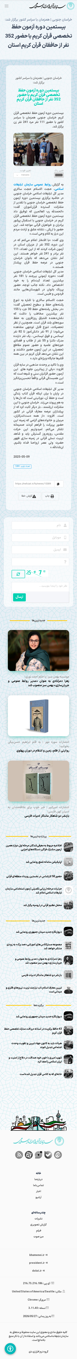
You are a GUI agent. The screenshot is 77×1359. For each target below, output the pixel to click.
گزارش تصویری (38, 1225)
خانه (38, 1173)
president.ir (37, 1263)
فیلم (38, 1231)
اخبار (38, 1191)
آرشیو (38, 1197)
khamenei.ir (37, 1255)
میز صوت (38, 1237)
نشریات (39, 1219)
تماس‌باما (38, 1185)
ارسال (19, 597)
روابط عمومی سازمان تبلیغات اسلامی (38, 186)
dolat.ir (37, 1271)
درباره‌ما (38, 1179)
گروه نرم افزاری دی (38, 1352)
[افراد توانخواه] (10, 1348)
